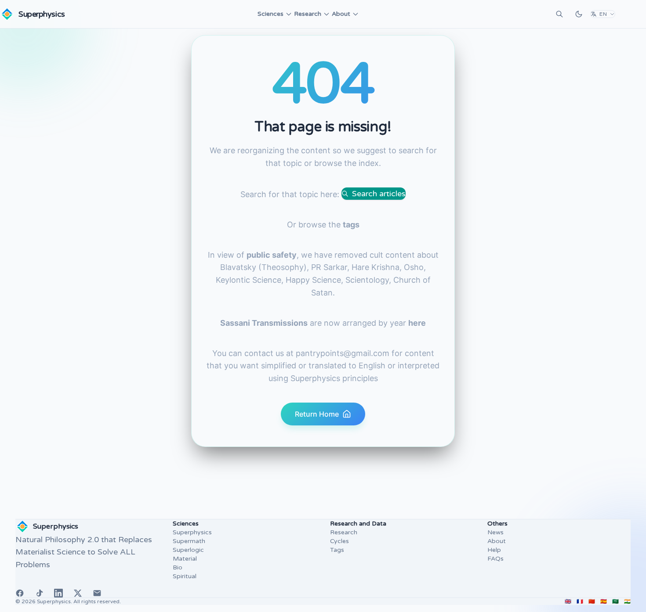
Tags (337, 550)
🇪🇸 (603, 601)
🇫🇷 (580, 601)
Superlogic (188, 550)
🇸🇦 (615, 601)
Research (307, 14)
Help (494, 550)
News (495, 532)
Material (185, 558)
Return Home (317, 414)
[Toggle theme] (579, 14)
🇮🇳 (627, 601)
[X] (77, 593)
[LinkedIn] (58, 593)
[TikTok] (39, 593)
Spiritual (184, 576)
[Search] (559, 14)
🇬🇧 (568, 601)
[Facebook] (19, 593)
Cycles (339, 541)
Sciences (270, 14)
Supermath (189, 541)
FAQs (495, 558)
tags (351, 224)
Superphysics (192, 532)
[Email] (97, 593)
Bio (177, 567)
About (341, 14)
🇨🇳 (591, 601)
